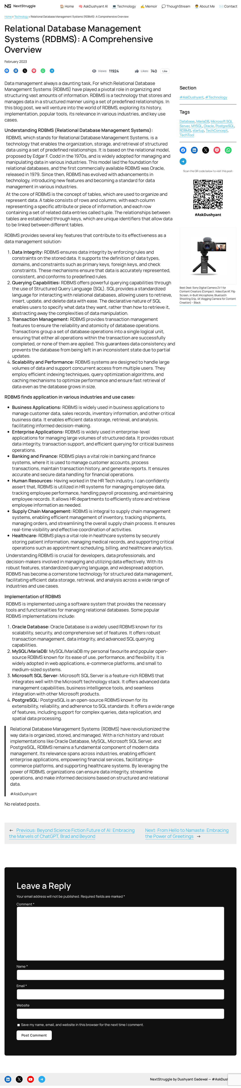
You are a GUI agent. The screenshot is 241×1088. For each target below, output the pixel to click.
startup (198, 130)
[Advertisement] (208, 50)
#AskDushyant (192, 97)
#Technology (216, 97)
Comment (25, 904)
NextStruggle (24, 6)
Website (23, 1005)
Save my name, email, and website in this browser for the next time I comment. (82, 1025)
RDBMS (185, 130)
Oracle (209, 126)
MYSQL (196, 126)
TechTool (187, 135)
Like (164, 71)
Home (8, 16)
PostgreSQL (225, 126)
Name (22, 966)
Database (187, 121)
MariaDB (202, 121)
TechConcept (217, 130)
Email (22, 986)
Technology (21, 16)
